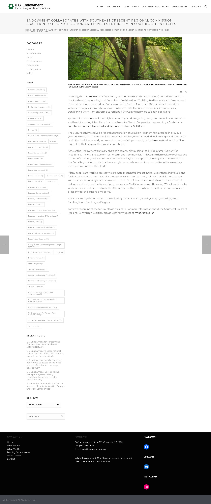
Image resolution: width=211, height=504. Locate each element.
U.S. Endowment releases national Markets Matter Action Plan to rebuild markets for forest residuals (45, 353)
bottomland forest (37, 101)
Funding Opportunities (156, 6)
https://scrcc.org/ (144, 213)
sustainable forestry (38, 269)
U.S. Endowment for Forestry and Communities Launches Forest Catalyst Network (43, 344)
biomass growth (36, 90)
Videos (30, 73)
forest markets (35, 176)
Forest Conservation (38, 153)
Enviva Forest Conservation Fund (43, 136)
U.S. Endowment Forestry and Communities (40, 293)
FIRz (53, 141)
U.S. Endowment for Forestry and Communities (111, 96)
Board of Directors (37, 95)
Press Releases (34, 61)
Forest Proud (35, 181)
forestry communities (39, 193)
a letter (154, 140)
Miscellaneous (34, 53)
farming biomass (37, 141)
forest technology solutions (41, 233)
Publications (33, 65)
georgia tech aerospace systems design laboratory (44, 245)
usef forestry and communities (42, 307)
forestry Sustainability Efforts (41, 227)
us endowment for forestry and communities (41, 314)
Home (100, 6)
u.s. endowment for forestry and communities (42, 300)
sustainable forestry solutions (42, 281)
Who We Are (113, 6)
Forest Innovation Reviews (40, 164)
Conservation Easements (39, 124)
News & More (180, 6)
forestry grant (35, 204)
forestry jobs (35, 222)
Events (30, 49)
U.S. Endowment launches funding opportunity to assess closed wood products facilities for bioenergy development (44, 364)
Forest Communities (38, 147)
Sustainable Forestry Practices (42, 275)
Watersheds (34, 326)
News (29, 57)
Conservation (35, 118)
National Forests (36, 258)
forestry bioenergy (37, 187)
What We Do (131, 6)
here (123, 209)
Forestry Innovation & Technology (43, 216)
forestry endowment (38, 199)
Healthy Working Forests (40, 252)
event (91, 118)
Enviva (32, 130)
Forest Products (55, 176)
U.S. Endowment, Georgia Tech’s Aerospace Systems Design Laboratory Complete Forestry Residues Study (43, 376)
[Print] (181, 91)
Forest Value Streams (38, 239)
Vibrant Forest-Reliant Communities (45, 320)
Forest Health (35, 158)
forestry (51, 181)
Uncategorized (34, 69)
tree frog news (35, 286)
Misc (60, 252)
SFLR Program (35, 263)
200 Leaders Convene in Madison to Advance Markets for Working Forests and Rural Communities (45, 386)
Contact (196, 6)
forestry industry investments (42, 210)
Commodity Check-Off (39, 113)
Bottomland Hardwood (39, 107)
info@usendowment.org (94, 449)
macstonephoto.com (99, 461)
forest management (38, 170)
